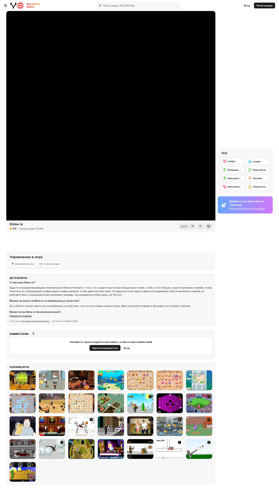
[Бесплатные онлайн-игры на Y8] (17, 5)
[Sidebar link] (5, 5)
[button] (21, 316)
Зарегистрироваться (105, 348)
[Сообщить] (200, 226)
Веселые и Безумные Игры (35, 321)
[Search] (100, 5)
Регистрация (265, 5)
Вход (247, 5)
